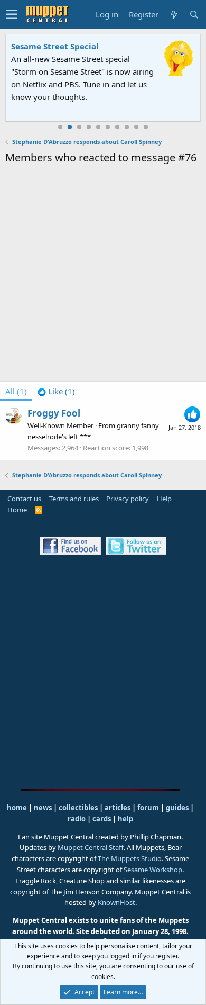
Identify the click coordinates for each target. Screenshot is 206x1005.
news (43, 807)
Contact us (24, 498)
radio (77, 818)
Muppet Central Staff (91, 847)
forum (148, 807)
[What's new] (174, 14)
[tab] (56, 391)
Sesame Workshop (153, 869)
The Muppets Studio (130, 858)
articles (118, 807)
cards (101, 818)
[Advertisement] (103, 274)
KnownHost (116, 902)
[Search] (194, 14)
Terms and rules (74, 498)
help (125, 818)
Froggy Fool (53, 413)
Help (164, 498)
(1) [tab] (16, 391)
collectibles (78, 807)
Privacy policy (127, 498)
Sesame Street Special (55, 46)
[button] (12, 14)
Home (17, 509)
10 (146, 127)
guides (177, 807)
